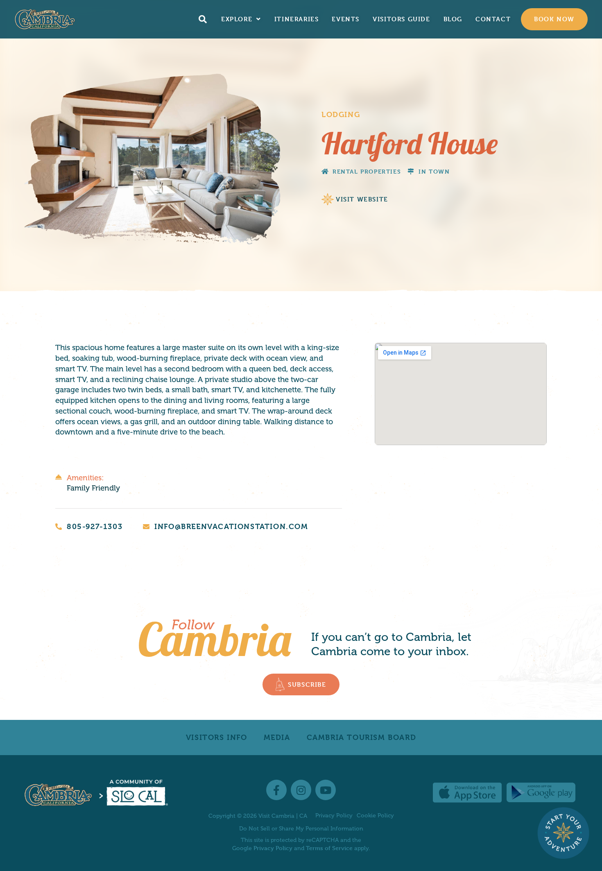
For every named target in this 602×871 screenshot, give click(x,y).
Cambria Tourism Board (361, 737)
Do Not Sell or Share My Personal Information (301, 828)
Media (277, 737)
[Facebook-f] (276, 790)
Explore (236, 19)
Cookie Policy (375, 816)
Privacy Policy (334, 816)
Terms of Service (329, 847)
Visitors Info (216, 737)
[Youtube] (325, 790)
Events (346, 19)
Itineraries (296, 19)
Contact (493, 19)
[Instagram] (301, 790)
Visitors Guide (401, 19)
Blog (453, 19)
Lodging (340, 114)
